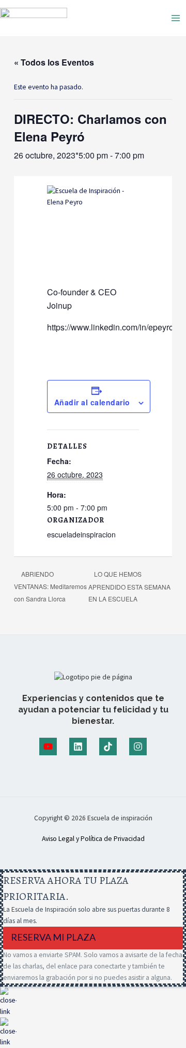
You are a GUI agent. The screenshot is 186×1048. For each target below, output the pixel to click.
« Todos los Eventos (54, 62)
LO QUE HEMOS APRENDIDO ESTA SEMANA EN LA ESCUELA (129, 586)
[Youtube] (48, 746)
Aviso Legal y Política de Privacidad (93, 838)
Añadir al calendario (92, 402)
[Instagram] (138, 746)
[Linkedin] (78, 746)
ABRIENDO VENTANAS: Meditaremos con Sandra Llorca (50, 585)
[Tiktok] (108, 746)
